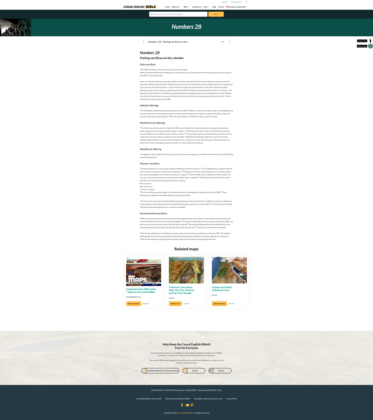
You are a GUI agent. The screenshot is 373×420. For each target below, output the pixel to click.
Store (205, 7)
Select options (133, 304)
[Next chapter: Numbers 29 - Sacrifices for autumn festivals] (229, 41)
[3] (192, 128)
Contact (221, 7)
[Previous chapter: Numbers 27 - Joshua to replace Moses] (143, 41)
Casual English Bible (185, 413)
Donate (224, 2)
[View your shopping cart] (247, 2)
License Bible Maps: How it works (149, 399)
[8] (200, 169)
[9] (181, 172)
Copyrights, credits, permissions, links (208, 399)
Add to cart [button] (175, 304)
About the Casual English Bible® (177, 399)
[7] (157, 169)
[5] (172, 134)
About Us (175, 7)
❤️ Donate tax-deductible (236, 7)
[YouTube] (185, 405)
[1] (168, 87)
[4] (211, 131)
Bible (186, 7)
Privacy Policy (231, 399)
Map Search (197, 7)
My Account (237, 2)
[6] (217, 154)
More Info (146, 303)
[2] (166, 128)
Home (167, 7)
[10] (216, 172)
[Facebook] (179, 405)
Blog (214, 7)
